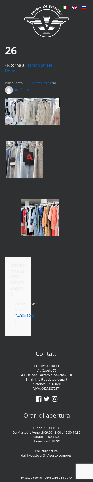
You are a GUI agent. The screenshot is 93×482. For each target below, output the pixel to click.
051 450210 (54, 384)
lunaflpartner (24, 89)
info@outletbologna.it (51, 379)
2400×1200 (25, 316)
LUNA (68, 477)
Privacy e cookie (31, 477)
